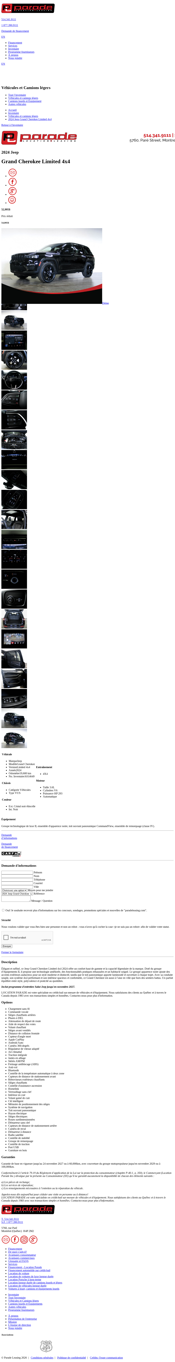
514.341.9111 (8, 19)
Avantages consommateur (22, 1254)
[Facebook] (12, 185)
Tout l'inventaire (17, 1297)
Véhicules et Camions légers (23, 1300)
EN (3, 36)
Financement (15, 42)
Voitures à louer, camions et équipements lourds (33, 1288)
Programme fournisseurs (21, 51)
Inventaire (13, 48)
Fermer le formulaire (12, 952)
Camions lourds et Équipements (25, 1303)
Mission (12, 1321)
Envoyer (7, 946)
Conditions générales (42, 1357)
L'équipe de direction (19, 1325)
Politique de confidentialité (71, 1357)
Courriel (38, 883)
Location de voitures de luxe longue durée (30, 1276)
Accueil (12, 110)
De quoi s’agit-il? (17, 1251)
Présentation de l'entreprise (22, 1318)
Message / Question (41, 900)
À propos (13, 54)
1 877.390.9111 (9, 25)
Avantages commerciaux (21, 1258)
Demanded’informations (9, 837)
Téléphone (39, 879)
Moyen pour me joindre (40, 890)
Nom (36, 876)
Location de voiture (18, 1273)
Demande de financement (15, 31)
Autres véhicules (17, 104)
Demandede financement (9, 845)
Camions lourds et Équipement (24, 101)
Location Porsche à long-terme (24, 1279)
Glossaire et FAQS (18, 1261)
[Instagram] (24, 1243)
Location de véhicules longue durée (27, 1285)
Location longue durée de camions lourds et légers (35, 1282)
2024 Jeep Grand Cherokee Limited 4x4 (30, 119)
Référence (39, 893)
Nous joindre (15, 58)
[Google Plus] (12, 194)
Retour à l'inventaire (12, 125)
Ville (36, 886)
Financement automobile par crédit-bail (29, 1270)
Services (12, 45)
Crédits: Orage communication (106, 1357)
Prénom (38, 872)
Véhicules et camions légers (23, 98)
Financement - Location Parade (25, 1267)
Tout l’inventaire (17, 94)
